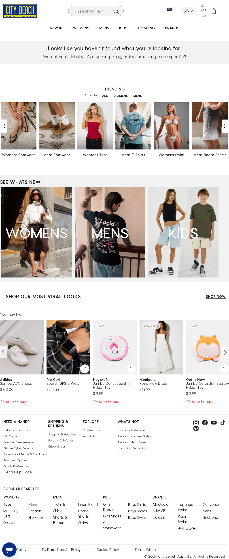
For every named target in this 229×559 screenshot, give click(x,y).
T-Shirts (59, 504)
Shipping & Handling (62, 434)
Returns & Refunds (60, 440)
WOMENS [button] (81, 28)
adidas (158, 517)
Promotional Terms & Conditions (25, 454)
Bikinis (33, 504)
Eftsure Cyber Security (18, 448)
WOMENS (120, 95)
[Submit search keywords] (116, 11)
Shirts (57, 511)
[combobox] (96, 11)
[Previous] (3, 126)
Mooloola (160, 504)
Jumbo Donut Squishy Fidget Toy (111, 385)
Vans (207, 511)
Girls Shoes (112, 516)
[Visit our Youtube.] (213, 422)
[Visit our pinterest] (195, 428)
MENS (137, 95)
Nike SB (159, 511)
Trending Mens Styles (132, 442)
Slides (83, 523)
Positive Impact (93, 430)
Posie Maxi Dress (153, 383)
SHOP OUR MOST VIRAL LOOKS (43, 296)
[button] (188, 11)
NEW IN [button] (56, 28)
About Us (89, 436)
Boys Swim (137, 517)
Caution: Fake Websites (19, 442)
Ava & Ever (187, 528)
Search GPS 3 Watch (64, 383)
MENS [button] (104, 28)
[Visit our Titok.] (222, 422)
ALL (105, 95)
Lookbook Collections (131, 430)
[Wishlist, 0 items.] (203, 11)
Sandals (34, 511)
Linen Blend (88, 504)
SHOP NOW (216, 296)
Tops (7, 504)
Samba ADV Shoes (16, 383)
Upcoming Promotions (133, 448)
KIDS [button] (123, 28)
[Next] (225, 126)
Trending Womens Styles (134, 436)
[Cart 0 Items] (213, 11)
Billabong (210, 517)
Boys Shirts (137, 504)
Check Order (56, 446)
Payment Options (15, 460)
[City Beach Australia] (20, 10)
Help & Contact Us (16, 430)
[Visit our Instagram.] (195, 422)
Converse (211, 504)
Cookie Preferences (16, 466)
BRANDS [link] (172, 28)
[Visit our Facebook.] (204, 422)
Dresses (9, 522)
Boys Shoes (137, 511)
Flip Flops (35, 517)
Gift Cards (10, 436)
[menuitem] (56, 28)
